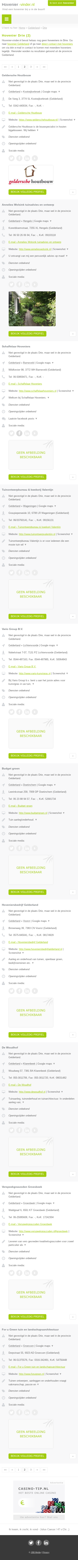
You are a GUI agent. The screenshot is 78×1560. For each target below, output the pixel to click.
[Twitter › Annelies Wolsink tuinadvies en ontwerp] (12, 284)
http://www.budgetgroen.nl (33, 813)
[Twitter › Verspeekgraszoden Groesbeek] (12, 1273)
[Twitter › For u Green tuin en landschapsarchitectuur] (12, 1412)
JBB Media (36, 1552)
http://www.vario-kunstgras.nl (35, 673)
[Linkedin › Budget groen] (27, 848)
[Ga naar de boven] (72, 192)
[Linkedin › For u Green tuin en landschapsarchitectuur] (27, 1412)
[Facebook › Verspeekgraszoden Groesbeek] (19, 1273)
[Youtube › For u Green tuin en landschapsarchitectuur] (35, 1412)
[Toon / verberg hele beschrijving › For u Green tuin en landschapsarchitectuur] (42, 1382)
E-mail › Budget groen (20, 805)
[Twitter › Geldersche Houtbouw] (12, 158)
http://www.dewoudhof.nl (32, 1091)
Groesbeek (29, 1203)
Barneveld (28, 362)
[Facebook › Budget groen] (19, 848)
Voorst (26, 921)
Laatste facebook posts (23, 418)
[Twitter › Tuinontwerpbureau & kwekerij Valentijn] (12, 573)
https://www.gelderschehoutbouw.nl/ (38, 119)
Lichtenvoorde (30, 645)
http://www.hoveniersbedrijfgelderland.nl (40, 949)
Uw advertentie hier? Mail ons (39, 1517)
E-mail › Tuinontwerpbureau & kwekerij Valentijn (35, 527)
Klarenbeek (29, 1063)
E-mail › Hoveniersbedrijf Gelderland (28, 942)
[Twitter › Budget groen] (12, 848)
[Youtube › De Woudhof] (35, 1130)
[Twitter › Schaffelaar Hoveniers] (12, 433)
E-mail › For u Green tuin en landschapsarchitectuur (37, 1366)
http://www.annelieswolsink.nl (35, 249)
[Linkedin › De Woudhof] (27, 1130)
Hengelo (27, 221)
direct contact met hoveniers (57, 44)
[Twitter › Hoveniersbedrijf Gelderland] (12, 991)
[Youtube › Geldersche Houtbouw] (35, 158)
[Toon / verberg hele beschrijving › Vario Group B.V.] (42, 682)
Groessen (28, 1345)
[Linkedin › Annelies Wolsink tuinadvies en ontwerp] (27, 284)
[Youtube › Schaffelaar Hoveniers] (35, 433)
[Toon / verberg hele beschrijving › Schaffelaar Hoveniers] (42, 398)
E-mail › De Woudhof (20, 1084)
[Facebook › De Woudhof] (19, 1130)
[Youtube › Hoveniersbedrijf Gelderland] (35, 991)
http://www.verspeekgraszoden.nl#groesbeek (43, 1231)
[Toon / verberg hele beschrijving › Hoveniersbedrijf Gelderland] (42, 961)
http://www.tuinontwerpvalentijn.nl (37, 534)
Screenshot (68, 119)
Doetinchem (29, 784)
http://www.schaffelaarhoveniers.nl (37, 390)
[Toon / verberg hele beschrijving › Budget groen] (42, 820)
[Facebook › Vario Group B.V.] (19, 712)
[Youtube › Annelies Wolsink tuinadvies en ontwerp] (35, 284)
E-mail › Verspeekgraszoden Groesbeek (30, 1224)
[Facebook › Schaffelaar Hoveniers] (19, 433)
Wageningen (30, 506)
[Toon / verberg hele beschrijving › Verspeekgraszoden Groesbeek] (42, 1243)
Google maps (51, 91)
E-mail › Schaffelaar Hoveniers (25, 383)
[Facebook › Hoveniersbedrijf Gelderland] (19, 991)
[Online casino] (39, 1482)
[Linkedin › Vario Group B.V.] (27, 712)
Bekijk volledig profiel (27, 191)
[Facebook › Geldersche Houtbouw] (19, 158)
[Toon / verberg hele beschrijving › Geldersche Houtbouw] (42, 128)
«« (5, 67)
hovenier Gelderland (18, 44)
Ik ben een (62, 3)
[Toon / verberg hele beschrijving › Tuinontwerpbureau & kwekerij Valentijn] (42, 542)
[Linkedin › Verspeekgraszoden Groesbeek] (27, 1273)
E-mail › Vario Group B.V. (22, 666)
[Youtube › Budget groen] (35, 848)
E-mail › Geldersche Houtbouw (25, 112)
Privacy (45, 1552)
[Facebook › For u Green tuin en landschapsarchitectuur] (19, 1412)
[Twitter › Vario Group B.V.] (12, 712)
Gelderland (14, 91)
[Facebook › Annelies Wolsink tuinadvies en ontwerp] (19, 284)
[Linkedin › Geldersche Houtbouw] (27, 158)
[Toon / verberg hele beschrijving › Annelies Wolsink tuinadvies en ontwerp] (42, 256)
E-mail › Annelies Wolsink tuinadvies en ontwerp (35, 242)
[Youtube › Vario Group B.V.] (35, 712)
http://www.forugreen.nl (31, 1374)
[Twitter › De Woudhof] (12, 1130)
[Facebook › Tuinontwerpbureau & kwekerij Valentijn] (19, 573)
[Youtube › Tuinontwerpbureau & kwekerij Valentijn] (35, 573)
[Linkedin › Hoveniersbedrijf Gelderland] (27, 991)
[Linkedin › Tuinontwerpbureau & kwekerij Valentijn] (27, 573)
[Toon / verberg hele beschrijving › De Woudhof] (42, 1100)
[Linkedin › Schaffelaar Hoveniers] (27, 433)
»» (44, 67)
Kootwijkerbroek (32, 91)
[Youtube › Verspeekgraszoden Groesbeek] (35, 1273)
